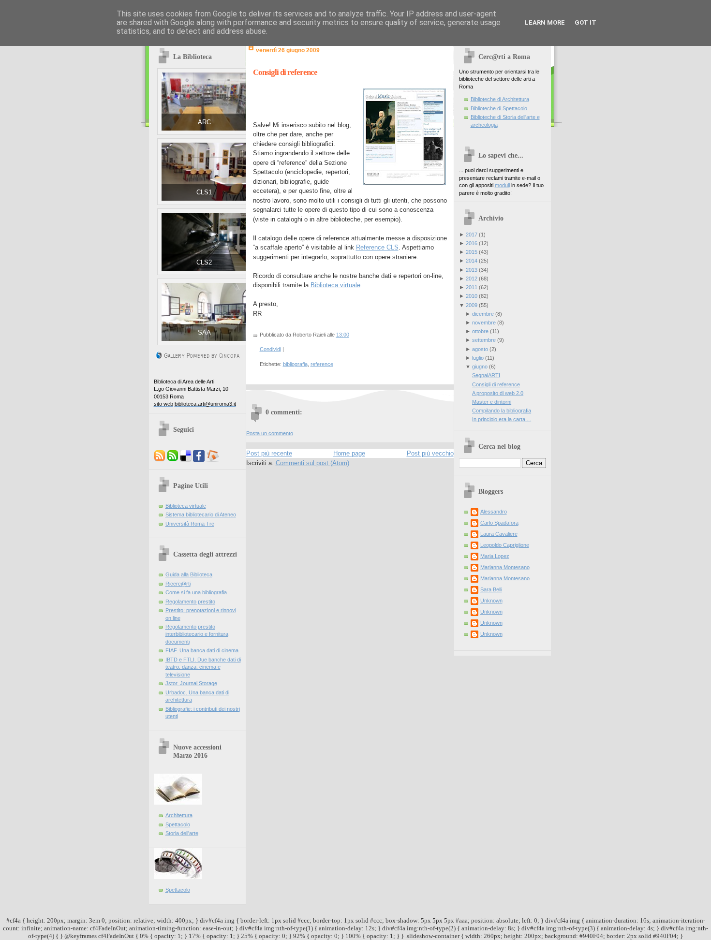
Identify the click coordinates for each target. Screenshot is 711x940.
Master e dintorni (491, 402)
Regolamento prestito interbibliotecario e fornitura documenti (196, 634)
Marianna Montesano (505, 567)
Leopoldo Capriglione (504, 545)
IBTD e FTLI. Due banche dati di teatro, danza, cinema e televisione (203, 667)
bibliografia (295, 364)
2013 (471, 270)
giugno (480, 366)
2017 (471, 234)
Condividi (270, 349)
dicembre (483, 314)
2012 (471, 278)
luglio (478, 358)
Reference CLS (377, 247)
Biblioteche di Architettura (500, 99)
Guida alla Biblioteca (188, 574)
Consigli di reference (285, 72)
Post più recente (269, 453)
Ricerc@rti (178, 584)
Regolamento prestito (190, 601)
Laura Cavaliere (499, 534)
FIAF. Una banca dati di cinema (201, 650)
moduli (502, 185)
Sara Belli (491, 589)
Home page (349, 453)
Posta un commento (269, 433)
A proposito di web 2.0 (497, 393)
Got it (585, 22)
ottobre (480, 331)
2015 (471, 252)
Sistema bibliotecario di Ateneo (200, 514)
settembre (484, 340)
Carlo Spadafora (499, 523)
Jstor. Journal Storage (191, 683)
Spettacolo (177, 824)
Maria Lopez (494, 556)
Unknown (491, 600)
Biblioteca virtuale (185, 506)
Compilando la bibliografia (501, 410)
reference (322, 364)
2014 (471, 261)
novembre (484, 322)
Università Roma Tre (189, 524)
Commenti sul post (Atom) (312, 463)
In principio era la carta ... (501, 419)
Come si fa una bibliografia (196, 592)
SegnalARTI (486, 375)
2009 (471, 305)
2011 (471, 287)
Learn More (545, 22)
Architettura (179, 815)
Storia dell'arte (181, 833)
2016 (471, 243)
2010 (471, 296)
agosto (480, 349)
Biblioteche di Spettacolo (499, 108)
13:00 (342, 335)
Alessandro (493, 511)
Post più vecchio (430, 453)
